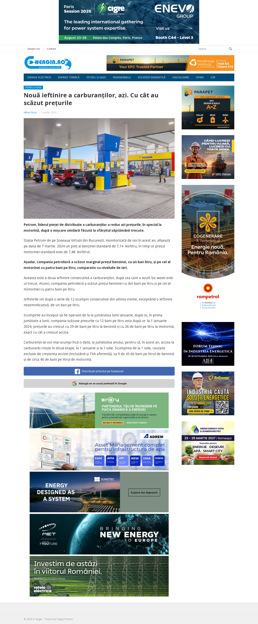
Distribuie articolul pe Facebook (103, 371)
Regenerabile (122, 77)
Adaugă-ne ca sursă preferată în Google (103, 383)
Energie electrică (39, 77)
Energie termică (69, 77)
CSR (213, 77)
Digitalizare (181, 77)
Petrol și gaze (96, 77)
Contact (51, 48)
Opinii (200, 77)
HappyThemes (65, 619)
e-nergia (37, 619)
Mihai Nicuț (30, 112)
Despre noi (33, 48)
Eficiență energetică (152, 77)
